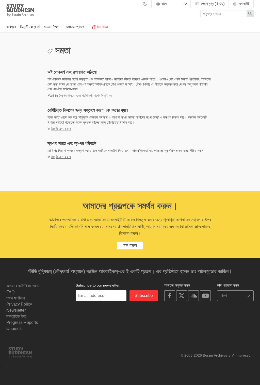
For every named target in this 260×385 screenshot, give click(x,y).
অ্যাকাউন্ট (244, 4)
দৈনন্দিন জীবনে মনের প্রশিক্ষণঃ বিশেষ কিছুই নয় (85, 95)
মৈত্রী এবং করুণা (61, 129)
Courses (14, 328)
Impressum (245, 355)
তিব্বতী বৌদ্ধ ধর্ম (30, 27)
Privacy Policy (19, 304)
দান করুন (102, 27)
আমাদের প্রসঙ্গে (75, 27)
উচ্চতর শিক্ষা (51, 27)
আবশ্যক (11, 27)
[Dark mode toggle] (145, 4)
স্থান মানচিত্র (15, 298)
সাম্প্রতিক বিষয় (16, 316)
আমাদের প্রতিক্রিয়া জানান (23, 286)
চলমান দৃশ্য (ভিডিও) (212, 4)
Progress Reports (22, 322)
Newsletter (16, 310)
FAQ (10, 292)
